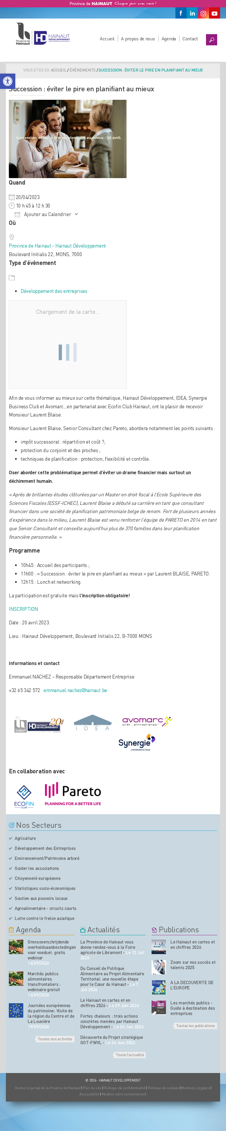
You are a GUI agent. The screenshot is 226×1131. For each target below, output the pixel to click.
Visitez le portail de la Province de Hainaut (48, 1088)
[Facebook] (181, 13)
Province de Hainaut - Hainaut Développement (57, 245)
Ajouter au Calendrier (47, 214)
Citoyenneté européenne (37, 878)
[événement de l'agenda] (16, 947)
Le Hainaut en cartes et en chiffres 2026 (105, 1002)
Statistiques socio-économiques (45, 888)
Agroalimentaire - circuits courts (46, 908)
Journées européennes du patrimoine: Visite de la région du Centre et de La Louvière (51, 1013)
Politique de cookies (163, 1088)
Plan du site (92, 1088)
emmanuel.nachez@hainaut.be (75, 690)
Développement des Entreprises (45, 848)
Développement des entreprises (54, 291)
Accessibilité (89, 1094)
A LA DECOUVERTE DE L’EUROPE (192, 985)
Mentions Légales (195, 1088)
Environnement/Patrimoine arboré (47, 858)
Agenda (169, 38)
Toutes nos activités (55, 1038)
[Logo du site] (43, 33)
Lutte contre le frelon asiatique (44, 918)
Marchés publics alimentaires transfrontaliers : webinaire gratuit (44, 981)
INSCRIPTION (23, 609)
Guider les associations (37, 868)
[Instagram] (203, 13)
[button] (7, 81)
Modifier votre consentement (124, 1094)
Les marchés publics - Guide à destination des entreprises (192, 1008)
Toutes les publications (195, 1025)
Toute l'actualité (130, 1054)
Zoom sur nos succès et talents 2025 (192, 964)
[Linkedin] (192, 13)
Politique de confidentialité (125, 1088)
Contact (190, 38)
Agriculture (25, 838)
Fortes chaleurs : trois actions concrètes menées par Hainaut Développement (109, 1021)
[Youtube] (214, 13)
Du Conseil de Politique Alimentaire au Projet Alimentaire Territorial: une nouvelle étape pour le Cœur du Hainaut (112, 976)
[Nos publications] (159, 947)
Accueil (107, 38)
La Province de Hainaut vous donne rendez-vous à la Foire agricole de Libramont (107, 947)
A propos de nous (138, 38)
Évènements (82, 69)
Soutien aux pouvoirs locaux (41, 898)
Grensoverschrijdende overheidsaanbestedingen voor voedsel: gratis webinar (51, 949)
